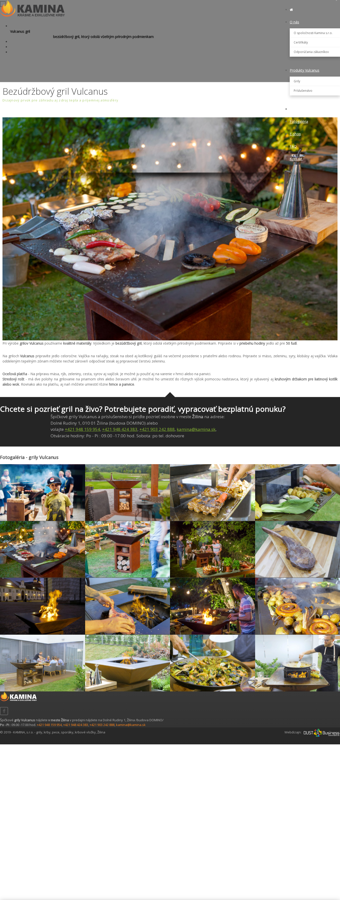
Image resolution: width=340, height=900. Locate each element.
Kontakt (296, 158)
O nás (294, 22)
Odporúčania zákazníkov (311, 52)
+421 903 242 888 (157, 429)
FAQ (293, 146)
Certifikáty (301, 42)
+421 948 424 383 (119, 429)
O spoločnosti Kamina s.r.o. (313, 33)
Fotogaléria (299, 121)
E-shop (295, 134)
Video (294, 109)
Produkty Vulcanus (304, 70)
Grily (297, 81)
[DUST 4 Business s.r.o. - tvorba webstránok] (321, 732)
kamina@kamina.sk (196, 429)
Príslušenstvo (303, 91)
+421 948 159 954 (82, 429)
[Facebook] (4, 711)
